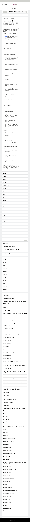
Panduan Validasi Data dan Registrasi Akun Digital (9, 399)
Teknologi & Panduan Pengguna (7, 472)
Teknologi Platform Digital (6, 499)
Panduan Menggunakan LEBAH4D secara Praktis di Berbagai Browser (12, 244)
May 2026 (4, 262)
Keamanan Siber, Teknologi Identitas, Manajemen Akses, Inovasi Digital (12, 361)
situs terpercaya (5, 218)
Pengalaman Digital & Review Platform (8, 405)
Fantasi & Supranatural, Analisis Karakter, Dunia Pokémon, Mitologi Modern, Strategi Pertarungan (15, 313)
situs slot (4, 212)
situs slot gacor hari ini (6, 185)
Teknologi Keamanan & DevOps (7, 496)
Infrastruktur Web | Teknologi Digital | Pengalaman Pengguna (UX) (11, 334)
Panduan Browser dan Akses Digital (7, 376)
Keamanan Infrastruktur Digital (7, 355)
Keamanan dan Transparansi (6, 349)
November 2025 (5, 271)
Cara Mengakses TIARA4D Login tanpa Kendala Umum (12, 11)
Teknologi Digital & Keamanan (7, 488)
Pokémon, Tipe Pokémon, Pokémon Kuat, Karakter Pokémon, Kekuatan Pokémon (13, 421)
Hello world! (12, 255)
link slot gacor (5, 182)
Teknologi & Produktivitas (6, 475)
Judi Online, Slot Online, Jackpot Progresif (8, 337)
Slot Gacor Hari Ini (5, 435)
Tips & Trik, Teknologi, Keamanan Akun (8, 506)
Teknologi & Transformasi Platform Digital (8, 478)
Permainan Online (5, 415)
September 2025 (5, 274)
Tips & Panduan (5, 505)
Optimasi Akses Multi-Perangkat (7, 368)
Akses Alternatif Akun (6, 295)
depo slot (4, 197)
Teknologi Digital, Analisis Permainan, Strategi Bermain (10, 490)
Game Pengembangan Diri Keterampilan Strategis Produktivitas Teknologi (12, 321)
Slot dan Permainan (5, 432)
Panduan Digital (5, 381)
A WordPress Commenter (6, 255)
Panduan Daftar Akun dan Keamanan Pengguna (9, 378)
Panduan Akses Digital (6, 373)
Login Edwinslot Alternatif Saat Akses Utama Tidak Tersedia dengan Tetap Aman (13, 250)
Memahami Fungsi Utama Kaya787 (8, 20)
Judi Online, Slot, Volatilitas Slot (7, 340)
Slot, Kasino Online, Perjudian (6, 456)
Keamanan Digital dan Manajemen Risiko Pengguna (9, 352)
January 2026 (5, 268)
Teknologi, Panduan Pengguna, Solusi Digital (8, 502)
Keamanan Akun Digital (6, 346)
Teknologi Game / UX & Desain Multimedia (8, 493)
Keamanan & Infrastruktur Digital (7, 343)
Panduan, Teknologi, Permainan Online (8, 402)
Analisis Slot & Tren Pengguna (7, 303)
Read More (4, 170)
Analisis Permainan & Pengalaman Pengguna (8, 298)
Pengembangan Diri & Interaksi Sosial (7, 410)
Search (26, 240)
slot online (4, 227)
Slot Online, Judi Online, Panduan (7, 447)
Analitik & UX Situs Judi (6, 307)
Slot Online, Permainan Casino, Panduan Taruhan (9, 453)
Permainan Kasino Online (6, 413)
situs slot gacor (5, 203)
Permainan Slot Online (6, 416)
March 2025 (4, 283)
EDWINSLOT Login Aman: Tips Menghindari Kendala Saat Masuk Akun (12, 249)
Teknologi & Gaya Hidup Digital (7, 467)
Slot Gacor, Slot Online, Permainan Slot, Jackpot (9, 438)
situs (4, 194)
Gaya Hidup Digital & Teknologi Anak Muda (8, 328)
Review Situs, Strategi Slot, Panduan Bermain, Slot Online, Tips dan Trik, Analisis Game (13, 426)
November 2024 (5, 289)
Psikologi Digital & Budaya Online (7, 422)
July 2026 (4, 259)
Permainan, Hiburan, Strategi (6, 419)
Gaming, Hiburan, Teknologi (6, 325)
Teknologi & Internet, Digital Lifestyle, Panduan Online (9, 469)
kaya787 (6, 36)
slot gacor (4, 200)
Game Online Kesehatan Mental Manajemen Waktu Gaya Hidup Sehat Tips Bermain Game (14, 320)
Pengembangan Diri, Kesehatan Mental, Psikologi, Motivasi (10, 412)
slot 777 (4, 209)
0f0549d (5, 21)
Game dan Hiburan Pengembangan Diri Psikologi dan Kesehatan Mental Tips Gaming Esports (14, 318)
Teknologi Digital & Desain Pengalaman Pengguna (9, 485)
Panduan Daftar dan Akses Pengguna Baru (8, 379)
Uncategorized (5, 513)
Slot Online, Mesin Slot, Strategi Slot (7, 450)
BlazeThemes (13, 520)
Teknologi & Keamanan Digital (7, 470)
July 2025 (4, 277)
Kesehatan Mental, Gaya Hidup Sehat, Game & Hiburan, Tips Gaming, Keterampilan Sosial (14, 365)
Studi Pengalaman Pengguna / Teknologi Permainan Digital (10, 464)
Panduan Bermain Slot (6, 375)
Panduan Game (5, 384)
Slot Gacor (4, 188)
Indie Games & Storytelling (6, 331)
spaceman (4, 224)
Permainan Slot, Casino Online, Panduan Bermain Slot (9, 418)
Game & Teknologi (5, 317)
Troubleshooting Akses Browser (7, 508)
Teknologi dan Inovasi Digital (6, 481)
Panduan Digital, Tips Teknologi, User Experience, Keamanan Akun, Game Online (13, 382)
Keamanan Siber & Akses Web (7, 358)
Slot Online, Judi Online (6, 444)
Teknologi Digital (5, 484)
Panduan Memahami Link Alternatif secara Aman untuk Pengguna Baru (12, 247)
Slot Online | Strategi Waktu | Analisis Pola (8, 441)
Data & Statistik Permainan (6, 310)
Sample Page (14, 8)
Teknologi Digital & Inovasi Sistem (7, 487)
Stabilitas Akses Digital (6, 459)
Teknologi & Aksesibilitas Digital (7, 466)
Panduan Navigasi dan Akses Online (7, 392)
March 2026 (4, 265)
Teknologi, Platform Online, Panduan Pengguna (9, 503)
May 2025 (4, 280)
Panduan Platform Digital (6, 395)
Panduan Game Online (6, 385)
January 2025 (5, 286)
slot (3, 191)
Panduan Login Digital (6, 387)
